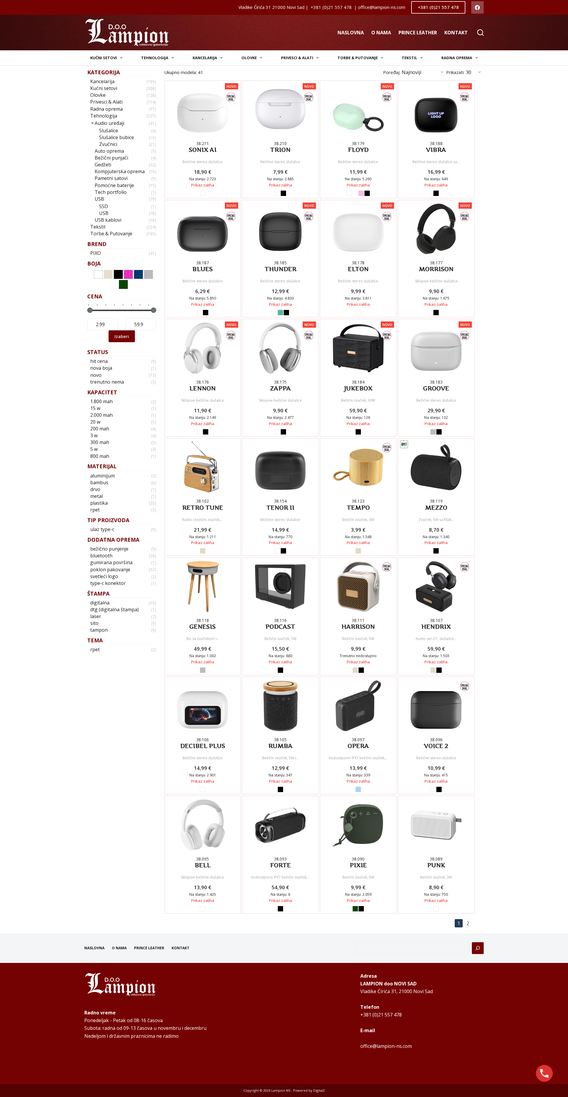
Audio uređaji (109, 123)
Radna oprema (456, 57)
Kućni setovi (103, 57)
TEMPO (358, 507)
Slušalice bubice (116, 137)
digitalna (99, 603)
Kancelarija (205, 57)
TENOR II (280, 507)
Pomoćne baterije (114, 185)
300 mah (99, 442)
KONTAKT (456, 32)
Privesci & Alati (297, 57)
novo (95, 375)
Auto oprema (109, 151)
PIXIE (358, 865)
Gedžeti (103, 165)
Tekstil (409, 57)
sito (94, 623)
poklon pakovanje (110, 570)
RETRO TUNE (202, 507)
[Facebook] (477, 7)
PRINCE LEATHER (417, 32)
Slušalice (108, 131)
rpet (95, 510)
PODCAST (280, 626)
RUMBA (280, 745)
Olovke (249, 57)
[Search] (480, 32)
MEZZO (436, 507)
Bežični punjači (111, 158)
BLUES (202, 269)
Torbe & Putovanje (358, 57)
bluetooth (101, 556)
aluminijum (102, 476)
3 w (94, 435)
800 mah (99, 456)
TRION (280, 149)
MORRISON (436, 269)
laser (95, 616)
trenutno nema (107, 382)
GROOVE (436, 388)
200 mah (99, 429)
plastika (99, 503)
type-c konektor (108, 583)
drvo (95, 489)
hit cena (99, 361)
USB (99, 199)
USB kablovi (108, 220)
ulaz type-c (102, 529)
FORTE (280, 865)
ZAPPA (280, 388)
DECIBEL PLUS (202, 745)
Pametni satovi (111, 178)
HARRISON (358, 626)
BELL (203, 865)
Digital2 (319, 1090)
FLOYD (358, 149)
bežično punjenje (109, 549)
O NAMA (381, 32)
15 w (95, 408)
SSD (103, 206)
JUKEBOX (358, 388)
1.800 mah (101, 401)
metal (96, 496)
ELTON (358, 269)
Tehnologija (154, 57)
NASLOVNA (351, 32)
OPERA (358, 745)
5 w (94, 449)
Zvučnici (108, 144)
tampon (99, 630)
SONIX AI (203, 149)
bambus (99, 483)
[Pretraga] (478, 948)
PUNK (436, 865)
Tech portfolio (111, 192)
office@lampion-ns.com (386, 1046)
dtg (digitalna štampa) (114, 610)
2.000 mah (101, 415)
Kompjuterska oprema (120, 171)
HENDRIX (436, 626)
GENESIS (202, 626)
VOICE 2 (436, 745)
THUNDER (280, 269)
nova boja (101, 368)
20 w (95, 422)
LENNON (202, 388)
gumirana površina (111, 562)
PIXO (95, 253)
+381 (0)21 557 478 (438, 7)
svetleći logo (104, 576)
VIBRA (436, 149)
